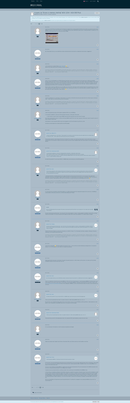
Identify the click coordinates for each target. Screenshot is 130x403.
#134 (97, 258)
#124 (97, 78)
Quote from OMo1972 (51, 133)
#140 (97, 354)
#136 (97, 291)
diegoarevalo (37, 14)
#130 (97, 189)
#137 (97, 309)
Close (98, 401)
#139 (97, 339)
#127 (97, 130)
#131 (97, 204)
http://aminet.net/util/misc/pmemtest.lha (52, 283)
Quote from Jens (50, 169)
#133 (97, 243)
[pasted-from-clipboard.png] (51, 38)
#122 (97, 49)
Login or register (93, 1)
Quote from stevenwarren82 (52, 151)
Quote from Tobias (50, 224)
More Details (94, 401)
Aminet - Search (61, 66)
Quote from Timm (50, 357)
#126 (97, 110)
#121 (97, 27)
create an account (84, 17)
